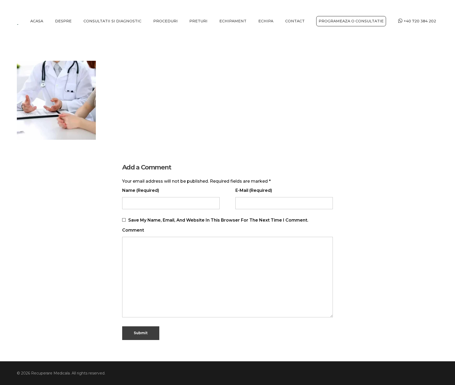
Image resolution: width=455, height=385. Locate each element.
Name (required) (140, 190)
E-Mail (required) (253, 190)
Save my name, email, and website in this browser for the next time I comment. (218, 220)
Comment (133, 230)
